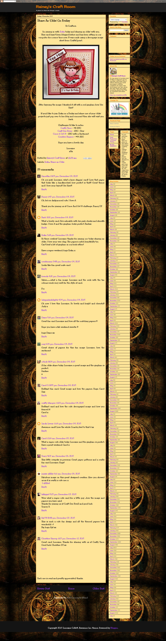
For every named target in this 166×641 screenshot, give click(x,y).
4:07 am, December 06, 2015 (60, 456)
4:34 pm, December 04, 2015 (72, 299)
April (111, 192)
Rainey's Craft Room (55, 7)
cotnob (45, 361)
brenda (45, 276)
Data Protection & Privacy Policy (113, 139)
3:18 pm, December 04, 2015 (60, 235)
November (113, 206)
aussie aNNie (48, 473)
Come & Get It (59, 133)
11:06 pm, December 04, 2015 (70, 403)
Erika (62, 31)
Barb (44, 217)
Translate (125, 22)
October (112, 209)
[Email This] (84, 158)
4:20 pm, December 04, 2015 (62, 276)
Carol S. (45, 385)
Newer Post (43, 588)
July (111, 184)
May (111, 189)
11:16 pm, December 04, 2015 (67, 423)
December (113, 204)
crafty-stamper (49, 403)
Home (71, 588)
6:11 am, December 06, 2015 (67, 473)
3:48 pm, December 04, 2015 (66, 261)
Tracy (44, 456)
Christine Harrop (49, 538)
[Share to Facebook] (89, 158)
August (112, 215)
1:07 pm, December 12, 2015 (71, 538)
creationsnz (47, 261)
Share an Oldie (57, 162)
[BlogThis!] (86, 158)
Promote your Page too (115, 126)
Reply (44, 189)
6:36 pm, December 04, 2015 (59, 344)
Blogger (114, 628)
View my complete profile (118, 95)
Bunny (44, 196)
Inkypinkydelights (50, 299)
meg (43, 344)
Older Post (98, 588)
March (112, 195)
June (111, 187)
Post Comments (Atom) (77, 597)
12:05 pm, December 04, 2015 (64, 176)
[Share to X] (87, 158)
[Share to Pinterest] (91, 158)
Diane (44, 317)
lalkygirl (45, 494)
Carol (44, 438)
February (113, 198)
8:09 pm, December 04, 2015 (61, 361)
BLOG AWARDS (113, 145)
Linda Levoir (48, 423)
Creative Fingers (65, 136)
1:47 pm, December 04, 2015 (61, 196)
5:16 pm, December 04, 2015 (60, 317)
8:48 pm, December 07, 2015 (61, 518)
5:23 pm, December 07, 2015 (63, 494)
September (113, 212)
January (112, 201)
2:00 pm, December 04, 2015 (60, 217)
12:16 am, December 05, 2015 (60, 438)
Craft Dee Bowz (65, 131)
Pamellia (46, 176)
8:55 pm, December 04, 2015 (62, 385)
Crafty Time (66, 128)
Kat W (44, 518)
